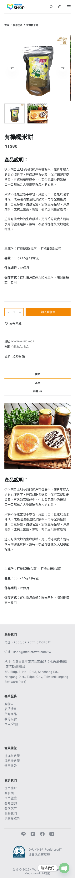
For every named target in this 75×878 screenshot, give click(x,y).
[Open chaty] (64, 868)
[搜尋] (51, 6)
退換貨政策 (12, 756)
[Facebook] (42, 834)
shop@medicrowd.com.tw (32, 652)
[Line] (23, 834)
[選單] (69, 6)
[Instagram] (51, 834)
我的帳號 (10, 719)
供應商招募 (12, 818)
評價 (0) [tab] (37, 391)
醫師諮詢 (10, 803)
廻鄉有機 (18, 356)
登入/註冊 (11, 724)
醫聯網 (9, 793)
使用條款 (10, 766)
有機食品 (16, 346)
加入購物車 (48, 312)
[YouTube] (33, 834)
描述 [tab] (37, 374)
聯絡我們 (10, 813)
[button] (13, 323)
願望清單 (10, 709)
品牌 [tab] (37, 382)
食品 (26, 346)
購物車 (9, 704)
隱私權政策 (12, 761)
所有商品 (10, 714)
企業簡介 (10, 788)
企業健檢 (10, 798)
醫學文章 (10, 808)
